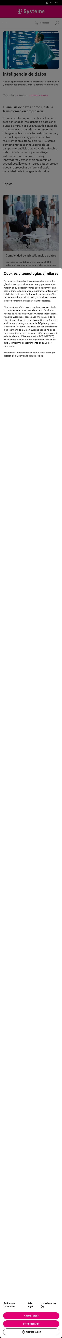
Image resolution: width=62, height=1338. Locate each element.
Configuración (33, 1331)
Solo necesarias (31, 1323)
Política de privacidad (9, 1305)
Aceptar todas (31, 1315)
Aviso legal (30, 1305)
